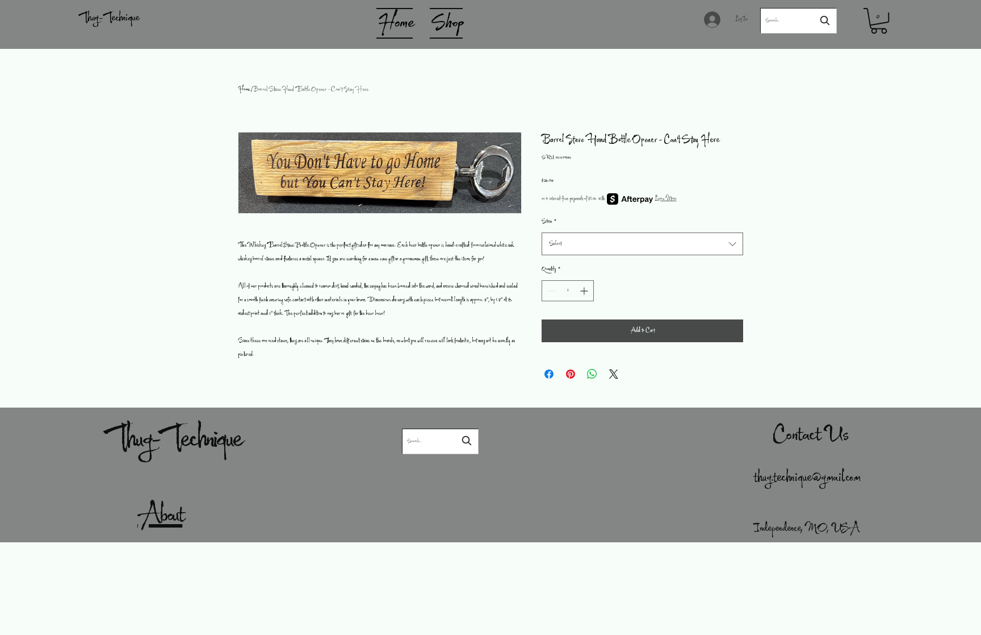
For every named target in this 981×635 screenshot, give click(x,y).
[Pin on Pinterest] (570, 374)
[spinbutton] (567, 291)
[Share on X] (614, 374)
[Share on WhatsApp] (592, 374)
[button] (878, 21)
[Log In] (715, 19)
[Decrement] (550, 291)
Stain (549, 222)
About (159, 516)
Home (244, 89)
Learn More (665, 199)
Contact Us (811, 435)
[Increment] (585, 291)
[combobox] (642, 244)
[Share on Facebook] (549, 374)
